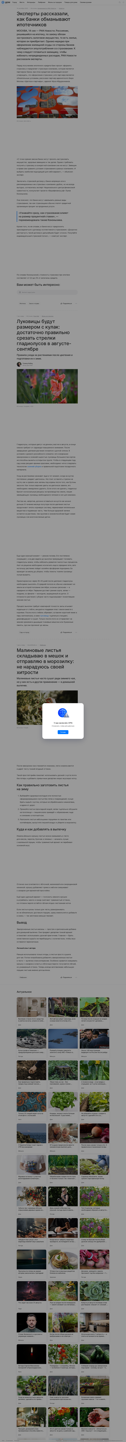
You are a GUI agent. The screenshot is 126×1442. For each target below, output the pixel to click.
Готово (63, 732)
